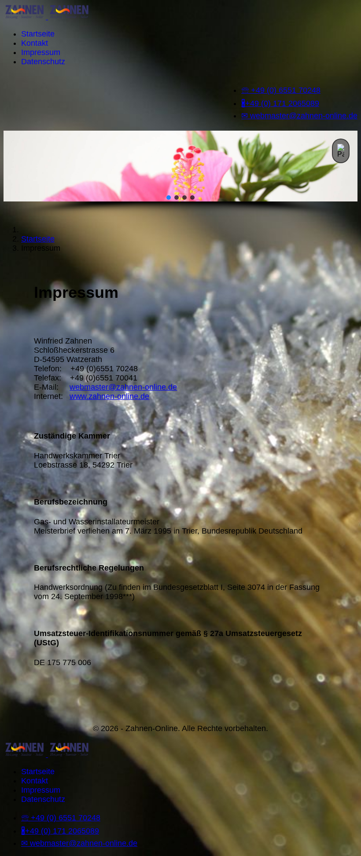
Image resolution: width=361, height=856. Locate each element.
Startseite (38, 33)
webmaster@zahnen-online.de (123, 387)
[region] (180, 174)
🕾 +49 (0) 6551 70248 (280, 90)
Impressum (40, 52)
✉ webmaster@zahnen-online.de (299, 115)
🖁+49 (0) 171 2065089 (280, 103)
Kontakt (34, 43)
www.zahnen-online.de (109, 396)
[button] (341, 151)
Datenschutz (43, 61)
